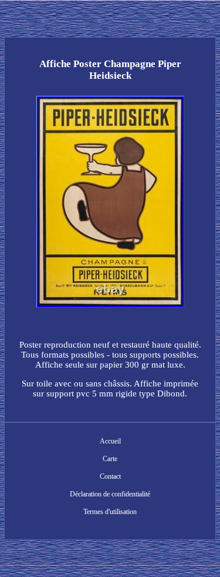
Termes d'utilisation (110, 512)
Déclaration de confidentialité (110, 494)
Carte (110, 459)
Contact (110, 476)
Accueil (110, 441)
